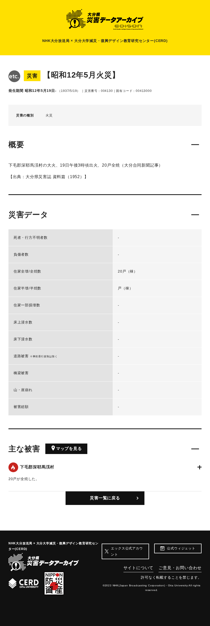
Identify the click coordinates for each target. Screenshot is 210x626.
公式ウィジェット (181, 548)
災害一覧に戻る (105, 497)
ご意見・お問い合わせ (180, 568)
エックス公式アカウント (127, 551)
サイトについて (138, 568)
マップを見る (69, 448)
